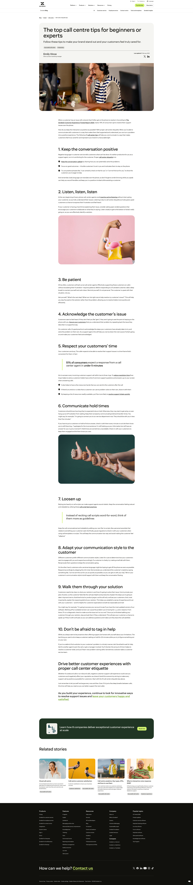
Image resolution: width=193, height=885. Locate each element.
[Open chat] (189, 881)
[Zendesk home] (43, 4)
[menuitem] (150, 1)
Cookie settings (64, 881)
